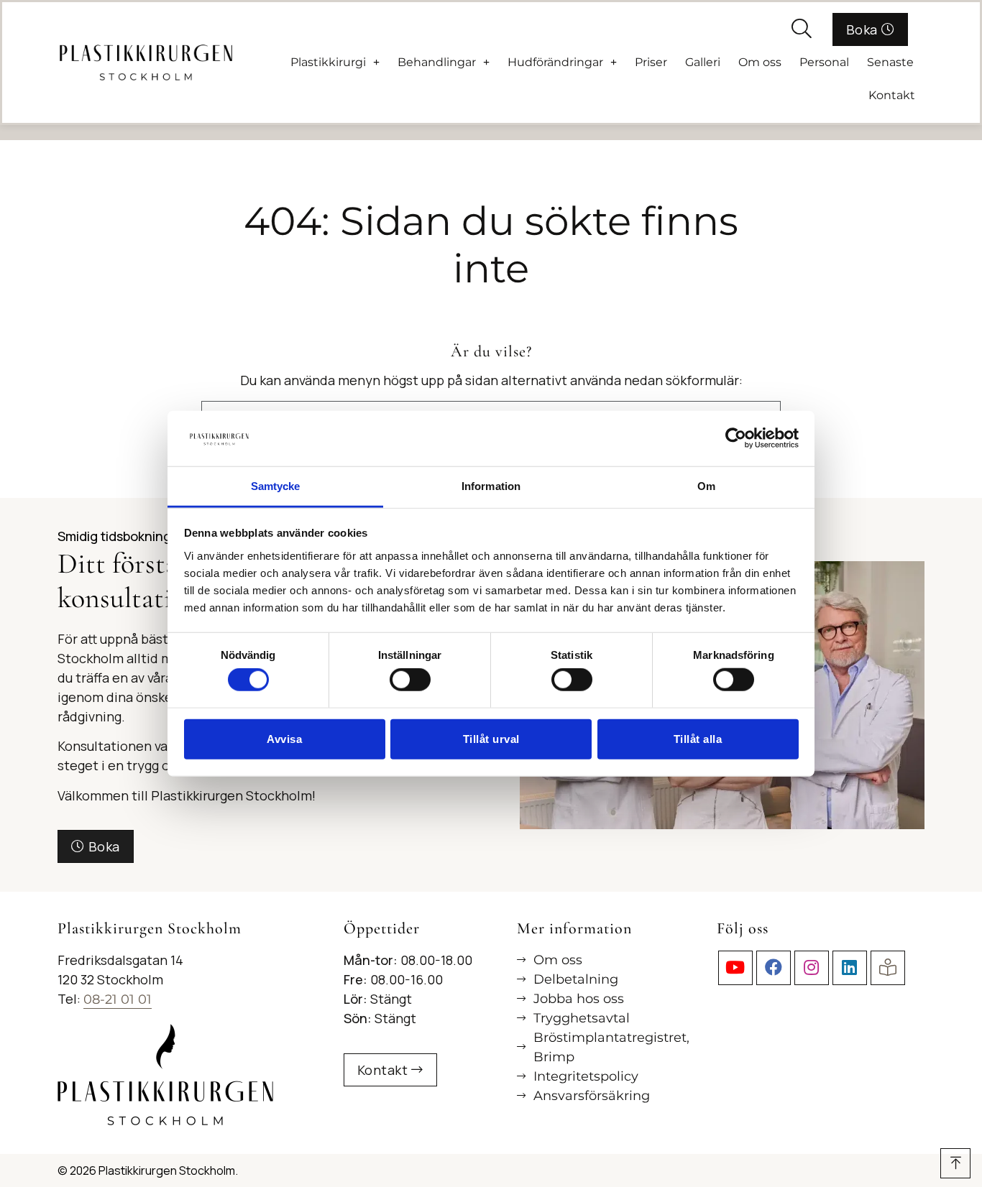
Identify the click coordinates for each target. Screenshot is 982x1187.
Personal (824, 62)
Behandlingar (437, 62)
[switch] (410, 679)
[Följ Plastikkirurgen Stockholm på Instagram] (811, 968)
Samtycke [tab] (275, 486)
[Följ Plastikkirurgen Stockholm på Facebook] (773, 968)
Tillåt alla (698, 738)
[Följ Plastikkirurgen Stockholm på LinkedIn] (849, 968)
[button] (801, 29)
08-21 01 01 (117, 999)
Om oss (759, 62)
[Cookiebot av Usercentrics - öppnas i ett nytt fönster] (736, 438)
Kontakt (891, 95)
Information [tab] (491, 486)
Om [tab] (706, 486)
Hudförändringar (555, 62)
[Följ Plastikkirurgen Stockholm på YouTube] (735, 968)
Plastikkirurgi (328, 62)
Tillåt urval (491, 738)
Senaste (890, 62)
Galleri (702, 62)
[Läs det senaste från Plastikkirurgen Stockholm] (888, 968)
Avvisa (284, 738)
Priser (651, 62)
